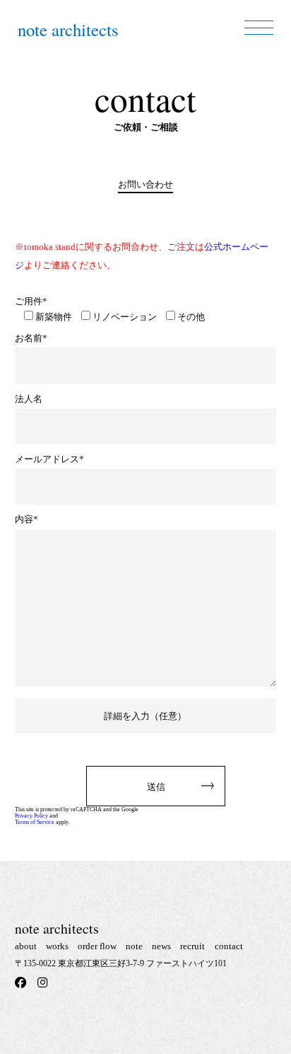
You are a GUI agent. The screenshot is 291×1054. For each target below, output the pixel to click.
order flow (97, 946)
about (26, 946)
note (134, 946)
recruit (192, 946)
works (57, 946)
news (161, 946)
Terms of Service (34, 822)
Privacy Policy (31, 816)
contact (229, 946)
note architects (68, 29)
